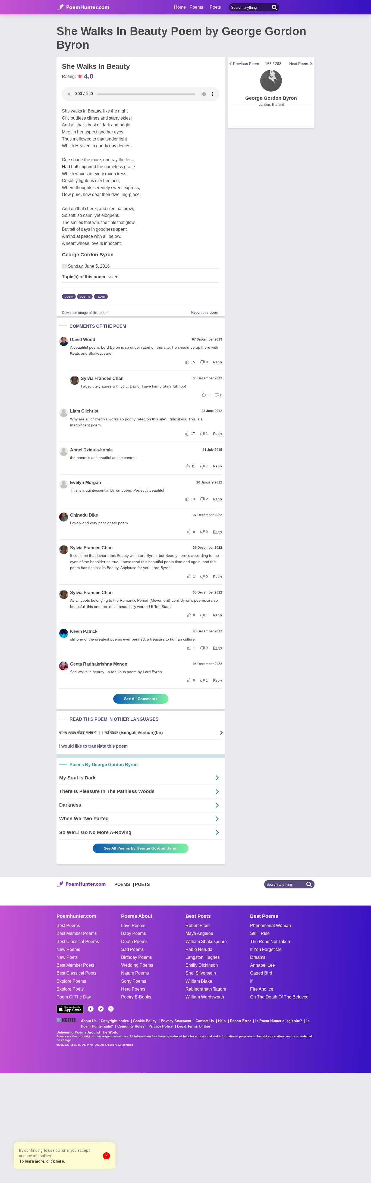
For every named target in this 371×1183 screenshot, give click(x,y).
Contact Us (205, 1021)
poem (69, 296)
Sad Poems (132, 949)
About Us (88, 1021)
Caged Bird (261, 973)
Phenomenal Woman (270, 925)
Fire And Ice (261, 989)
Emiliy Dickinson (202, 965)
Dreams (257, 957)
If (251, 981)
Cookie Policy (144, 1021)
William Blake (199, 981)
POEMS (122, 884)
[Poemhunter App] (70, 1008)
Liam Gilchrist (84, 411)
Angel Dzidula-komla (91, 450)
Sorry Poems (133, 981)
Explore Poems (71, 981)
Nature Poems (135, 973)
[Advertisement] (81, 1127)
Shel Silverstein (201, 973)
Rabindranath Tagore (206, 989)
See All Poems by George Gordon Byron (141, 848)
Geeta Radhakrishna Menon (98, 664)
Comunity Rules (130, 1026)
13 (193, 499)
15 (193, 362)
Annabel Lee (262, 965)
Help (222, 1021)
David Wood (82, 339)
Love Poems (133, 925)
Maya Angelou (199, 933)
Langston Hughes (203, 957)
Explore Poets (70, 989)
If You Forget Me (266, 949)
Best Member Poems (76, 933)
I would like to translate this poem (93, 746)
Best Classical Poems (77, 941)
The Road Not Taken (270, 941)
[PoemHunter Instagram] (111, 1009)
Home (180, 7)
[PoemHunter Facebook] (91, 1009)
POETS (142, 884)
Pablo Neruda (199, 949)
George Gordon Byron (88, 254)
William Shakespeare (206, 941)
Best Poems (68, 925)
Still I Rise (260, 933)
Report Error (240, 1021)
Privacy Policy (161, 1026)
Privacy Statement (176, 1021)
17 (193, 434)
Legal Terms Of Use (193, 1026)
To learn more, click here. (42, 1161)
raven (101, 296)
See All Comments (141, 699)
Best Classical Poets (76, 973)
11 (193, 466)
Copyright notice (115, 1021)
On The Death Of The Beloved (279, 997)
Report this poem (204, 312)
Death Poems (134, 941)
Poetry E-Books (136, 997)
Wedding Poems (137, 965)
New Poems (68, 949)
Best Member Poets (75, 965)
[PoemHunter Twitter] (101, 1009)
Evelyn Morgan (85, 482)
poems (85, 296)
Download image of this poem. (85, 313)
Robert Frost (197, 925)
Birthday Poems (136, 957)
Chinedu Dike (84, 515)
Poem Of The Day (73, 997)
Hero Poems (133, 989)
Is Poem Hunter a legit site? (278, 1021)
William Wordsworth (205, 997)
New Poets (67, 957)
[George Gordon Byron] (271, 81)
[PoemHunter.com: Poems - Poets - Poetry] (82, 7)
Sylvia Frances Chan (102, 378)
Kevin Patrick (84, 631)
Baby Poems (133, 933)
